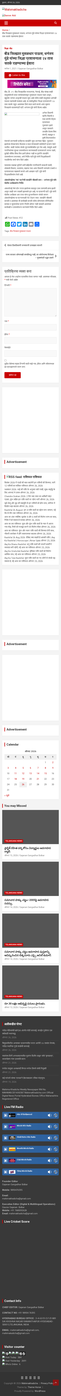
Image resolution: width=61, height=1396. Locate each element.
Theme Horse (34, 1387)
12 (23, 773)
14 (38, 773)
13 (30, 773)
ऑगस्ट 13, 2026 (11, 1007)
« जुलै (6, 795)
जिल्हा (6, 48)
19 (23, 779)
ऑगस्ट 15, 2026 (11, 855)
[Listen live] (5, 1115)
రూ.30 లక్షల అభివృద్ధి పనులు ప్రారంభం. (24, 1003)
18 (15, 779)
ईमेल (7, 334)
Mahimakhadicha (30, 1383)
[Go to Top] (56, 1383)
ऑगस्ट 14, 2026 (11, 907)
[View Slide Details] (32, 84)
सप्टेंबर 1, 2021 (10, 68)
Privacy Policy (47, 1383)
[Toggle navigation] (6, 23)
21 (38, 779)
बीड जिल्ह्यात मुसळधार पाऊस (20, 231)
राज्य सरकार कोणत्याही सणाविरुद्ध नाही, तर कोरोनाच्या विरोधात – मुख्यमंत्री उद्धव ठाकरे (30, 256)
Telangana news (13, 841)
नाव (6, 321)
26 (23, 784)
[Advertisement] (30, 420)
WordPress (40, 1391)
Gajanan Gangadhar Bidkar (30, 68)
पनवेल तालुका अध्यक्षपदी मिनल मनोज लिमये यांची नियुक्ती (24, 1068)
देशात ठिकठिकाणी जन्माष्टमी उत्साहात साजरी (24, 245)
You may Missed (15, 806)
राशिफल (37, 477)
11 (15, 773)
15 (45, 773)
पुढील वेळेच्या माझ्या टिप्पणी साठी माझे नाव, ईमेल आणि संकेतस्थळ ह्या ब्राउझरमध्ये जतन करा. (29, 365)
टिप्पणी (7, 285)
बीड (10, 48)
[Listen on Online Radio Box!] (55, 1115)
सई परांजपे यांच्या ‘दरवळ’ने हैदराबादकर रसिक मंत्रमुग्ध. (23, 1078)
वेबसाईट (7, 347)
